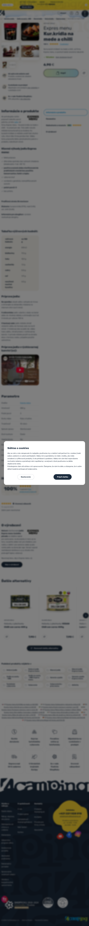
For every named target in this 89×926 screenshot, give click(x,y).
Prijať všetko (62, 477)
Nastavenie (26, 477)
